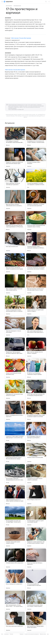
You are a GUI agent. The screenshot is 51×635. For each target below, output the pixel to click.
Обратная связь (43, 634)
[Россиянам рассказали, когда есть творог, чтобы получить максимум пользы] (36, 600)
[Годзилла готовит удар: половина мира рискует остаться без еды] (15, 432)
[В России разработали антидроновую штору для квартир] (36, 579)
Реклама (11, 634)
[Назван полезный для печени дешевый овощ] (15, 368)
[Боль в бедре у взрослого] (36, 495)
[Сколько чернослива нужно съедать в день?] (15, 537)
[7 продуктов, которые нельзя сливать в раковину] (36, 474)
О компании (6, 634)
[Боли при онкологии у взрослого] (15, 622)
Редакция (21, 634)
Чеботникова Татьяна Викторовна (21, 38)
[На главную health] (9, 1)
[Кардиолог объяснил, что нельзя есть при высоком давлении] (36, 200)
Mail (2, 634)
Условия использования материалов (32, 634)
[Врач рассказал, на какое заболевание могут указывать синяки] (15, 200)
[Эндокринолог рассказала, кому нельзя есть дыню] (15, 390)
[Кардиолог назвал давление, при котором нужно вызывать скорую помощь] (36, 537)
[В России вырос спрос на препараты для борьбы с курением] (36, 432)
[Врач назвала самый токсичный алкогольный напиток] (15, 284)
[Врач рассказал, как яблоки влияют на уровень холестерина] (15, 263)
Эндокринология (17, 5)
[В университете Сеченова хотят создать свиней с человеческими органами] (36, 137)
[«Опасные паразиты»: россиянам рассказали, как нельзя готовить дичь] (36, 263)
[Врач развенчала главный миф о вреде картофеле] (36, 622)
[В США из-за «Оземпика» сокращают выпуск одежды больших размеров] (36, 368)
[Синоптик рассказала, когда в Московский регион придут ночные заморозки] (15, 453)
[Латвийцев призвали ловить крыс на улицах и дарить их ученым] (36, 411)
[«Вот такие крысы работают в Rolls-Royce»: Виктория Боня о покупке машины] (36, 326)
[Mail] (4, 1)
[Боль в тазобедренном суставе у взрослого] (15, 411)
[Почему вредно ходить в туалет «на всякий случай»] (36, 516)
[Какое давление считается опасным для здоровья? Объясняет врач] (15, 179)
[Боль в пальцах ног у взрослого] (15, 579)
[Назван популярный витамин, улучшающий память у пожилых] (15, 305)
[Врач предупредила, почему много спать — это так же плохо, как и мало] (15, 600)
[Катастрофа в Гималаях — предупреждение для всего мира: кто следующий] (15, 474)
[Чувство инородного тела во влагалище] (15, 326)
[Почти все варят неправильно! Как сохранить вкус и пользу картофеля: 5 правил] (36, 221)
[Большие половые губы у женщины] (36, 158)
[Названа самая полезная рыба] (36, 453)
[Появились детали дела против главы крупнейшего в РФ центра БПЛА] (15, 221)
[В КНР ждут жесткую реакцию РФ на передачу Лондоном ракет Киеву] (36, 390)
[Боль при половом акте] (15, 242)
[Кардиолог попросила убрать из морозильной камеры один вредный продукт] (15, 158)
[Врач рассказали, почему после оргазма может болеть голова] (36, 284)
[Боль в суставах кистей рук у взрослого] (36, 558)
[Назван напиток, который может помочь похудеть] (36, 305)
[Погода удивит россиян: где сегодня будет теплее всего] (15, 516)
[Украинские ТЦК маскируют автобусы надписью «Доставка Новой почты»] (15, 347)
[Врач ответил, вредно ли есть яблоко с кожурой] (36, 347)
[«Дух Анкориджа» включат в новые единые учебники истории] (15, 495)
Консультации (9, 5)
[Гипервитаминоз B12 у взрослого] (15, 558)
